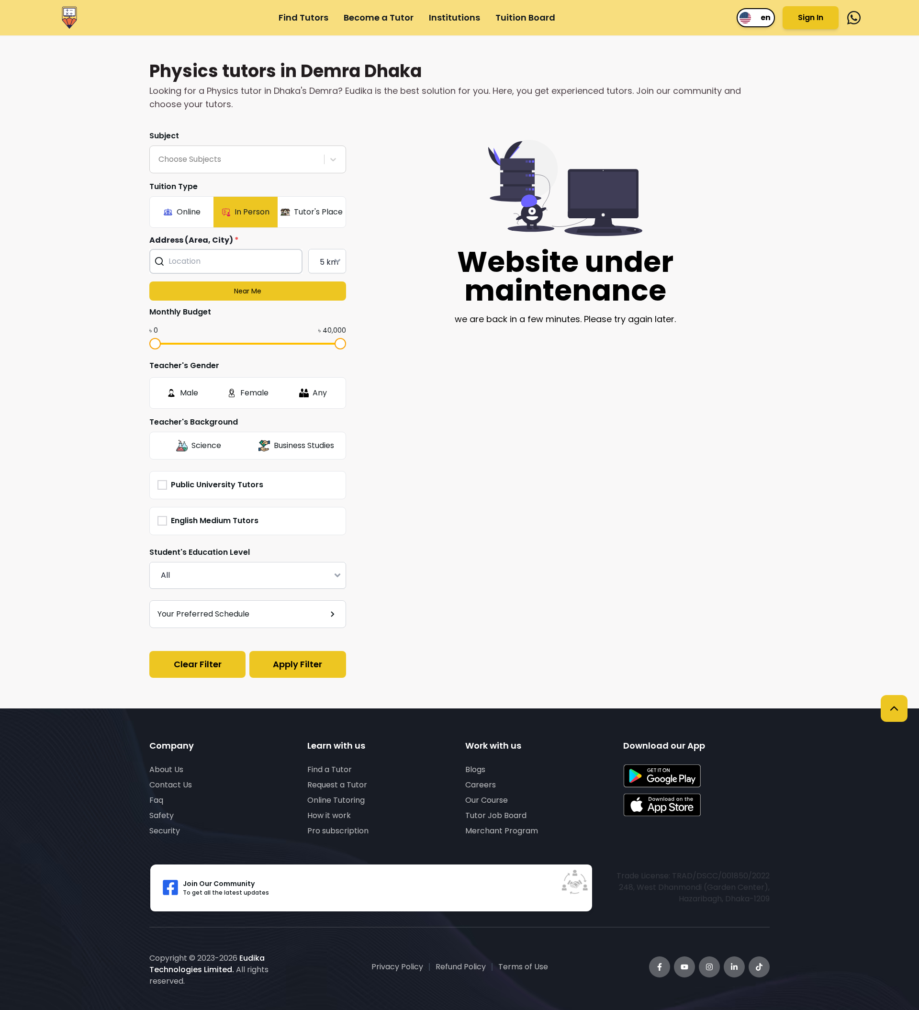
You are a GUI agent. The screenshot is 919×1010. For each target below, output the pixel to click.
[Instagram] (709, 966)
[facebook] (854, 17)
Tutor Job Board (496, 815)
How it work (329, 815)
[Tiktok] (759, 966)
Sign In (810, 17)
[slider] (155, 343)
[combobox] (159, 159)
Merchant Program (501, 830)
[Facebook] (659, 966)
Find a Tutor (329, 769)
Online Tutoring (336, 800)
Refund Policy (461, 966)
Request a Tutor (337, 784)
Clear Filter (198, 664)
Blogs (475, 769)
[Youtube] (684, 966)
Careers (480, 784)
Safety (161, 815)
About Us (166, 769)
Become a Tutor (379, 17)
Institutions (454, 17)
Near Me (247, 291)
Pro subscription (338, 830)
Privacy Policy (397, 966)
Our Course (486, 800)
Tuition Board (525, 17)
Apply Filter (297, 664)
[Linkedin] (734, 966)
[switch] (756, 17)
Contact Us (170, 784)
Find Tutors (303, 17)
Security (164, 830)
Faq (156, 800)
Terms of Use (523, 966)
